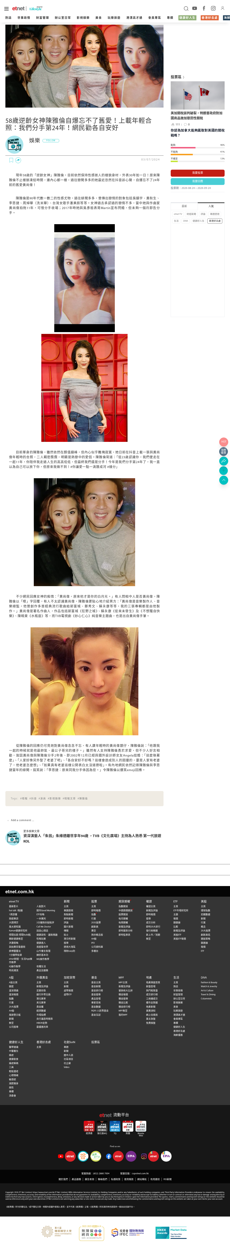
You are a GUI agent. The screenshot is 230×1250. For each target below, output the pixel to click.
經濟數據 (41, 1011)
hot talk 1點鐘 (16, 910)
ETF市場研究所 (180, 910)
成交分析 (150, 922)
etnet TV (178, 214)
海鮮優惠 (178, 1035)
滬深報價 (13, 994)
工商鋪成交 (152, 999)
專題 (66, 1047)
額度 (11, 986)
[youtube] (194, 8)
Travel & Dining (208, 994)
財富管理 (42, 18)
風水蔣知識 (15, 927)
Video (66, 1067)
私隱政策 (115, 1179)
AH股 (93, 939)
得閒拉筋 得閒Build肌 (20, 935)
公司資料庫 (97, 947)
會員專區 (154, 18)
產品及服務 (42, 970)
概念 (203, 927)
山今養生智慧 (43, 951)
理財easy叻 (69, 951)
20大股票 (96, 922)
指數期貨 (123, 906)
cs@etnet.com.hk (140, 1173)
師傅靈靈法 (15, 951)
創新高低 (205, 935)
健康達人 (41, 943)
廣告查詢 (89, 1179)
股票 (94, 901)
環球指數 (205, 910)
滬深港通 (13, 990)
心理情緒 (13, 1075)
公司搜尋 (13, 1027)
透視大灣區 (69, 947)
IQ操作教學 (14, 966)
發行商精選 (152, 931)
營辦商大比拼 (126, 990)
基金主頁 (96, 982)
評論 (203, 214)
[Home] (18, 8)
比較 (175, 927)
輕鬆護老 (13, 1071)
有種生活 (41, 966)
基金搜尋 (96, 994)
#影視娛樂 (54, 798)
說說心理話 (42, 931)
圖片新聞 (68, 927)
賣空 (93, 931)
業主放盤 (150, 1019)
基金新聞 (96, 986)
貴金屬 (39, 1007)
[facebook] (204, 8)
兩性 (11, 1087)
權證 (149, 901)
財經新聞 (191, 214)
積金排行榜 (124, 1007)
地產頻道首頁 (153, 982)
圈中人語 (68, 1055)
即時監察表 (124, 935)
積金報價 (123, 994)
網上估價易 (152, 1015)
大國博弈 (13, 922)
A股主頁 (13, 982)
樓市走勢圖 (152, 1003)
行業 (93, 919)
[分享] (18, 160)
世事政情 (23, 18)
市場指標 (41, 1015)
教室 (148, 939)
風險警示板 (15, 1015)
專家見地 (96, 1003)
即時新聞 (68, 919)
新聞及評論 (124, 927)
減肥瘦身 (13, 1083)
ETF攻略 (40, 914)
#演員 (42, 798)
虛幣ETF (68, 994)
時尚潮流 (13, 970)
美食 (98, 18)
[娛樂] (14, 145)
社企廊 (67, 1063)
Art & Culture (207, 990)
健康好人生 (187, 18)
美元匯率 (41, 1003)
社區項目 (68, 1059)
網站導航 (142, 1179)
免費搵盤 (150, 1023)
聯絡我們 (102, 1179)
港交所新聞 (69, 939)
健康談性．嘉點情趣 (47, 935)
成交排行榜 (152, 994)
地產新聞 (150, 1007)
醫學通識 (13, 1047)
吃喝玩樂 (41, 939)
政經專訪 (13, 919)
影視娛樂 (83, 18)
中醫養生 (13, 1051)
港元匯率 (41, 999)
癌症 (11, 1055)
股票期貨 (123, 914)
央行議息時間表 (44, 1019)
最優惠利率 (42, 1027)
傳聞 (66, 931)
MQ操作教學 (42, 959)
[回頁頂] (223, 480)
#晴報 (24, 798)
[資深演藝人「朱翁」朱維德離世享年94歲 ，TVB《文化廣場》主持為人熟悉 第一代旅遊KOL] (14, 838)
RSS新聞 (168, 1179)
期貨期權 (124, 901)
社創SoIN (69, 1042)
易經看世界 (42, 947)
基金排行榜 (97, 990)
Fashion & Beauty (209, 982)
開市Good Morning (45, 910)
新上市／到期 (153, 935)
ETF (175, 901)
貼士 (66, 935)
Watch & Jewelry (209, 986)
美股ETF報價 (179, 939)
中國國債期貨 (126, 910)
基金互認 (96, 1015)
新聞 (67, 901)
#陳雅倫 (83, 798)
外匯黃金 (42, 977)
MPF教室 (123, 1011)
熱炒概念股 (97, 935)
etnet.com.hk (19, 891)
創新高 (94, 927)
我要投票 (197, 173)
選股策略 (205, 939)
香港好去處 (210, 18)
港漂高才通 (134, 18)
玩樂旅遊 (114, 18)
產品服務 (76, 1179)
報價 (175, 919)
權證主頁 (150, 906)
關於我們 (63, 1179)
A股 (11, 977)
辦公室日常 (63, 18)
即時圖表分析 (126, 931)
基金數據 (96, 1007)
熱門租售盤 (152, 990)
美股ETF (177, 935)
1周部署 (13, 914)
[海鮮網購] (223, 451)
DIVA (185, 221)
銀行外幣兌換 (43, 994)
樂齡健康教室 (16, 939)
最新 (184, 206)
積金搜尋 (123, 999)
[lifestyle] (43, 8)
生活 (176, 221)
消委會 (12, 1096)
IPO (93, 943)
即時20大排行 (153, 927)
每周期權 (123, 922)
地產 (149, 977)
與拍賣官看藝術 (17, 947)
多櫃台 (94, 951)
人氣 (211, 206)
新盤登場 (150, 986)
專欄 (170, 18)
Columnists (206, 999)
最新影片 (13, 906)
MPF (121, 977)
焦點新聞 (68, 914)
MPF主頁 (123, 982)
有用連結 (155, 1179)
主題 (175, 914)
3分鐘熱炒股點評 (45, 922)
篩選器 (176, 922)
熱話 (8, 18)
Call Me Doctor (43, 927)
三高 (11, 1067)
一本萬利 (41, 919)
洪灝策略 (13, 943)
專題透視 (214, 214)
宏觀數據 (205, 914)
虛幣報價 (68, 990)
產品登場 (96, 999)
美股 (204, 901)
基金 (94, 977)
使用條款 (129, 1179)
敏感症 (12, 1079)
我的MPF (123, 1015)
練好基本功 (42, 955)
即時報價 (96, 910)
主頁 (66, 906)
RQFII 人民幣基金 (100, 1011)
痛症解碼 (13, 1063)
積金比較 (123, 1003)
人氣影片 (41, 906)
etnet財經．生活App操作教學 (20, 961)
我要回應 (197, 181)
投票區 (95, 1042)
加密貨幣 (69, 977)
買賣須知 (150, 1011)
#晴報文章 (69, 798)
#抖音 (33, 798)
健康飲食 (13, 1059)
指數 (93, 914)
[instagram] (213, 8)
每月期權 (123, 919)
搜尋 (66, 943)
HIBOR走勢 (41, 1023)
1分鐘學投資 (15, 955)
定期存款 (41, 990)
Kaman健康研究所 (18, 931)
